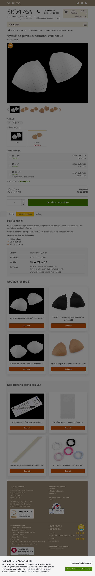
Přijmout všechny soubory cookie (79, 569)
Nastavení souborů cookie (81, 563)
